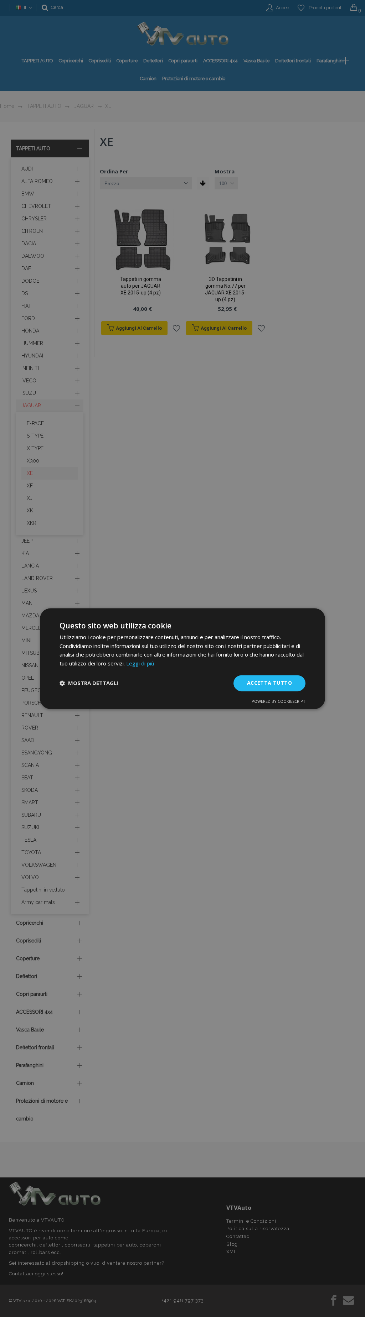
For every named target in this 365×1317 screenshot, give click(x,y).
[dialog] (182, 658)
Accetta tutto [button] (269, 682)
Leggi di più (140, 663)
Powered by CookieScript (278, 701)
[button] (89, 683)
